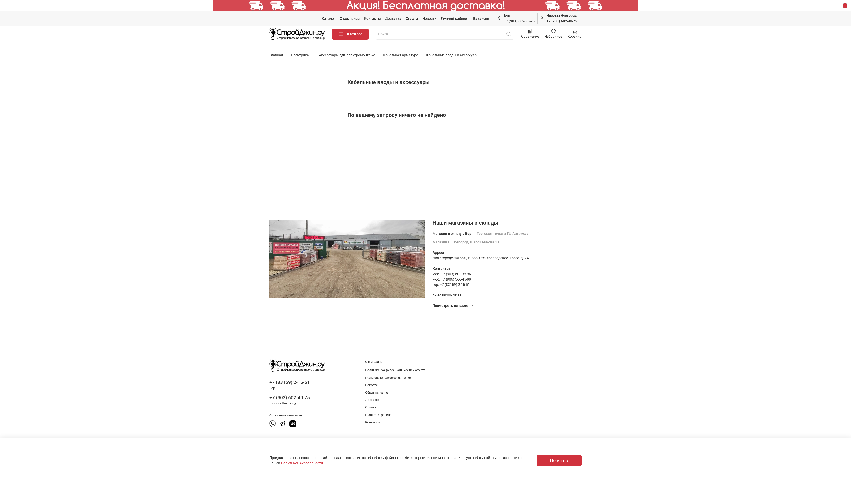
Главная (276, 55)
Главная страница (378, 415)
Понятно (559, 460)
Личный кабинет (455, 18)
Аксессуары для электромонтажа (347, 55)
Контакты (372, 18)
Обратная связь (377, 393)
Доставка (393, 18)
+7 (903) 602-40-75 (562, 18)
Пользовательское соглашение (388, 378)
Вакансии (481, 18)
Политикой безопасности (302, 463)
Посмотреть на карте (450, 306)
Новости (429, 18)
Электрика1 (301, 55)
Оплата (412, 18)
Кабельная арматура (400, 55)
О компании (350, 18)
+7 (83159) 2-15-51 (289, 382)
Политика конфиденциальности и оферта (395, 370)
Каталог (328, 18)
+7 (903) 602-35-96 (519, 18)
